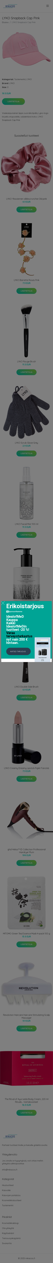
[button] (18, 651)
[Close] (3, 603)
